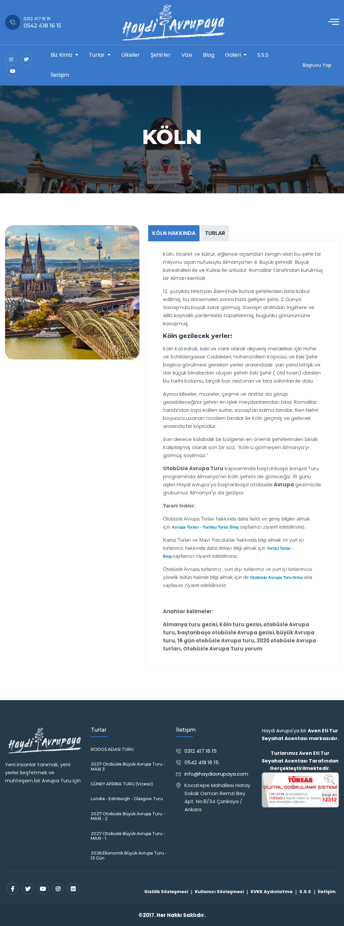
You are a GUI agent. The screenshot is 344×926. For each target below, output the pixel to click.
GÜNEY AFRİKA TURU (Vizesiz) (122, 784)
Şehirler (160, 55)
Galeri (233, 55)
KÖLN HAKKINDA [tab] (174, 233)
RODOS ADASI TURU (112, 749)
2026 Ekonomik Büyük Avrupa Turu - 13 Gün (129, 855)
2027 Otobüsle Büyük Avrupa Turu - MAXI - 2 (128, 816)
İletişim (60, 75)
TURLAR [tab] (215, 233)
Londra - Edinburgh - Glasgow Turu (127, 798)
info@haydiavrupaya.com (216, 773)
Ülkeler (130, 55)
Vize (186, 55)
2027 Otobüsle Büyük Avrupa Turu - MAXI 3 (128, 766)
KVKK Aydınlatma (272, 891)
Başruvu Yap (317, 65)
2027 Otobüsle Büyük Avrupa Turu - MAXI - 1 (128, 836)
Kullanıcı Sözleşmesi (219, 891)
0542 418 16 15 (201, 762)
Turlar (97, 55)
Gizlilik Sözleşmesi (166, 891)
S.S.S (262, 55)
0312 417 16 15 (200, 750)
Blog (208, 55)
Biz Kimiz (62, 55)
